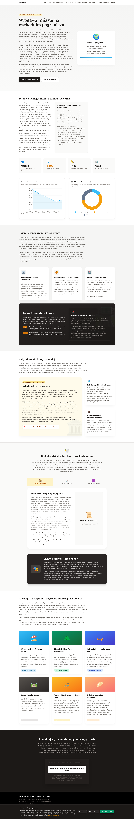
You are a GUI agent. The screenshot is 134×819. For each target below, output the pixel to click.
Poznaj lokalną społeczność (29, 79)
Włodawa (22, 2)
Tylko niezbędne (93, 811)
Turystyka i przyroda (103, 2)
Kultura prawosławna (94, 481)
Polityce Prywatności (53, 815)
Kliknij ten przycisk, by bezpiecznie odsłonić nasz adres (67, 769)
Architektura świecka (81, 2)
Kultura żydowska (40, 481)
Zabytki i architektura (50, 79)
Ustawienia (82, 811)
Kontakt (113, 2)
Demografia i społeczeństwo (56, 2)
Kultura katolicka (67, 481)
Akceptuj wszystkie (107, 811)
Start (45, 2)
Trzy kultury (92, 2)
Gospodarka (69, 2)
